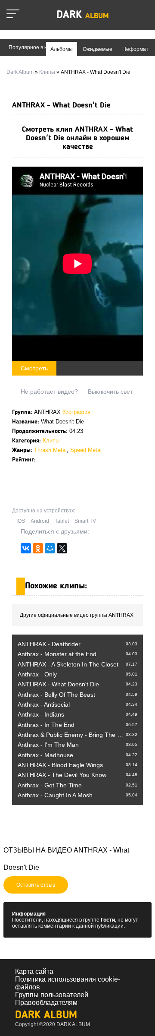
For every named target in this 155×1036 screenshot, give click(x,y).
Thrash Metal (50, 450)
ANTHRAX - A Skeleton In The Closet (68, 664)
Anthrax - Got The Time (50, 785)
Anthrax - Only (37, 674)
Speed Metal (86, 450)
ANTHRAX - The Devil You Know (62, 774)
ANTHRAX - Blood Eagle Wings (60, 764)
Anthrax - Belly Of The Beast (56, 694)
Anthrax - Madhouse (45, 755)
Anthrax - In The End (46, 724)
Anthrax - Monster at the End (57, 654)
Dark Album (46, 1015)
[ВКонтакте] (26, 550)
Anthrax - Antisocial (44, 704)
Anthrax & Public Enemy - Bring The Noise (75, 734)
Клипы (51, 440)
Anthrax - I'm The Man (48, 744)
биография (76, 412)
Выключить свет (110, 391)
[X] (62, 550)
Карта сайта (34, 971)
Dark (82, 15)
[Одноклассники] (38, 550)
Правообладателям (46, 1002)
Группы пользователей (51, 994)
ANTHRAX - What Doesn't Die (58, 684)
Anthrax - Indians (41, 714)
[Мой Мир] (50, 550)
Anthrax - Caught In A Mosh (55, 795)
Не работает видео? (49, 391)
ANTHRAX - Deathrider (49, 644)
